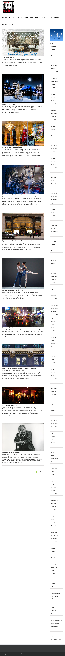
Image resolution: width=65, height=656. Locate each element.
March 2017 (53, 372)
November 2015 (54, 423)
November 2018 (54, 308)
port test (53, 629)
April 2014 (53, 484)
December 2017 (54, 343)
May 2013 (53, 519)
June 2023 (53, 151)
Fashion (53, 602)
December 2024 (54, 107)
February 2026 (54, 65)
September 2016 (54, 391)
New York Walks (54, 626)
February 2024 (54, 139)
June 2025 (53, 87)
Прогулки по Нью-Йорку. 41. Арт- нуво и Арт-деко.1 (20, 368)
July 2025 (53, 84)
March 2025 (53, 97)
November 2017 (54, 346)
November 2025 (54, 75)
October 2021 (54, 199)
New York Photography (56, 620)
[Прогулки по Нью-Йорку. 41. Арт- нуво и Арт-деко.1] (23, 355)
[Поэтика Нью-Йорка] (23, 317)
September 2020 (54, 238)
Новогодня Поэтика (9, 104)
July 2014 (53, 474)
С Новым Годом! (8, 57)
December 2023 (54, 145)
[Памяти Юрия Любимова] (23, 437)
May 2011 (53, 577)
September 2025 (54, 81)
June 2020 (53, 247)
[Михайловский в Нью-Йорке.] (23, 273)
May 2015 (53, 442)
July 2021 (53, 206)
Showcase (54, 598)
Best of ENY (53, 590)
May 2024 (53, 129)
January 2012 (54, 567)
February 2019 (54, 298)
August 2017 (53, 356)
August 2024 (53, 119)
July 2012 (53, 551)
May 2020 (53, 250)
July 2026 (53, 49)
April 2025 (53, 94)
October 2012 (54, 541)
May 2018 (53, 327)
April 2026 (53, 59)
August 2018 (53, 318)
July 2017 (53, 359)
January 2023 (54, 167)
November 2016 (54, 385)
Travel (52, 636)
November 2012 (54, 538)
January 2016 (54, 417)
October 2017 (54, 350)
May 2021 (53, 212)
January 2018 (54, 340)
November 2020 (54, 231)
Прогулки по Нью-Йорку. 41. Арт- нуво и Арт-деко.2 (20, 241)
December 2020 (54, 228)
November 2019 (54, 270)
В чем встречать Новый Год (12, 147)
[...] (18, 65)
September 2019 (54, 276)
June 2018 (53, 324)
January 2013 (54, 532)
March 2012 (53, 564)
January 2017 (54, 378)
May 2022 (53, 180)
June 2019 (53, 286)
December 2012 (54, 535)
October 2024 (54, 113)
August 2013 (53, 509)
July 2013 (53, 513)
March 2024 (53, 135)
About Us (53, 583)
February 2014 (54, 490)
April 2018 (53, 330)
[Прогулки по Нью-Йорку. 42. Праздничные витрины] (23, 179)
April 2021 (53, 215)
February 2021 (54, 222)
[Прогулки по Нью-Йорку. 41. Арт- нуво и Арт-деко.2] (23, 226)
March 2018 (53, 334)
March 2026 (53, 62)
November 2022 (54, 174)
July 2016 (53, 397)
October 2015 (54, 426)
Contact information (55, 593)
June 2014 (53, 477)
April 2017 (53, 369)
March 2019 (53, 295)
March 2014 (53, 487)
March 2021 (53, 218)
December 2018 (54, 305)
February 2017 (54, 375)
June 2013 (53, 516)
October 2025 (54, 78)
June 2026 (53, 52)
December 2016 (54, 382)
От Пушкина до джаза (10, 405)
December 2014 (54, 458)
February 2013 (54, 529)
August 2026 (53, 46)
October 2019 (54, 273)
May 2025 (53, 91)
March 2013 (53, 525)
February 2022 (54, 186)
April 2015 (53, 445)
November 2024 (54, 110)
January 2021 (54, 225)
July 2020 (53, 244)
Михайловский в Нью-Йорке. (12, 290)
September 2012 (54, 545)
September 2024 (54, 116)
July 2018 (53, 321)
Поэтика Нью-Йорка (9, 328)
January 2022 (54, 190)
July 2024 (53, 123)
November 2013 (54, 500)
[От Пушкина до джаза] (23, 395)
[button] (12, 24)
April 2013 (53, 522)
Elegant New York (55, 596)
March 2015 (53, 449)
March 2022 (53, 183)
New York (53, 617)
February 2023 (54, 164)
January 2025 (54, 103)
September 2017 (54, 353)
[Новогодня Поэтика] (23, 88)
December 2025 (54, 71)
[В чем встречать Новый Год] (23, 133)
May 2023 (53, 155)
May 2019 (53, 289)
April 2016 (53, 407)
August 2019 (53, 279)
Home (52, 605)
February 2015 (54, 452)
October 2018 (54, 311)
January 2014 (54, 493)
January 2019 (54, 302)
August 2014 (53, 471)
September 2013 (54, 506)
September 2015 (54, 429)
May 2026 (53, 55)
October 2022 (54, 177)
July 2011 (53, 570)
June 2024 (53, 126)
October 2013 (54, 503)
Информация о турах (56, 639)
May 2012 (53, 557)
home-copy (53, 610)
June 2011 (53, 573)
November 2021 (54, 196)
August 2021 (53, 203)
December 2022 (54, 171)
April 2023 (53, 158)
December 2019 (54, 266)
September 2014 (54, 468)
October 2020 (54, 234)
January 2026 (54, 68)
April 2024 (53, 132)
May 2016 (53, 404)
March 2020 (53, 257)
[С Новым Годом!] (23, 42)
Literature (53, 613)
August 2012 (53, 548)
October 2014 (54, 465)
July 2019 (53, 282)
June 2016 (53, 401)
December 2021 (54, 193)
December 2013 (54, 497)
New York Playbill (55, 623)
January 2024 (54, 142)
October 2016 (54, 388)
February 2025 (54, 100)
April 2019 (53, 292)
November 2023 (54, 148)
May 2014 (53, 481)
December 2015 (54, 420)
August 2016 (53, 394)
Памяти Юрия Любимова (11, 452)
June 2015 (53, 439)
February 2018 (54, 337)
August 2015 (53, 433)
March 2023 (53, 161)
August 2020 (53, 241)
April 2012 (53, 561)
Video (53, 607)
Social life (53, 633)
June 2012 (53, 554)
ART (52, 586)
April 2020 (53, 254)
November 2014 (54, 461)
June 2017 (53, 362)
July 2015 (53, 436)
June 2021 (53, 209)
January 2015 (54, 455)
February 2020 (54, 260)
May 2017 (53, 366)
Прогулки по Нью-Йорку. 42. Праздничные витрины (20, 195)
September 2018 (54, 314)
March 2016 (53, 410)
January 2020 (54, 263)
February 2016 (54, 414)
